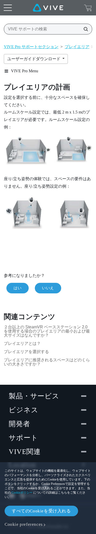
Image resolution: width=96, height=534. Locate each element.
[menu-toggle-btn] (7, 7)
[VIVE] (48, 8)
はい (18, 288)
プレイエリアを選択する (26, 351)
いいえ (48, 288)
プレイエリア (77, 47)
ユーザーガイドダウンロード (34, 59)
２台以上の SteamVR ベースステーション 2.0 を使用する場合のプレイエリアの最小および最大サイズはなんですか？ (47, 331)
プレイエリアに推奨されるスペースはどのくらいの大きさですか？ (47, 362)
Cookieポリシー (22, 492)
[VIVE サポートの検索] (84, 29)
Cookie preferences (24, 524)
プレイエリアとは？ (22, 343)
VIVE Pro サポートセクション (31, 47)
